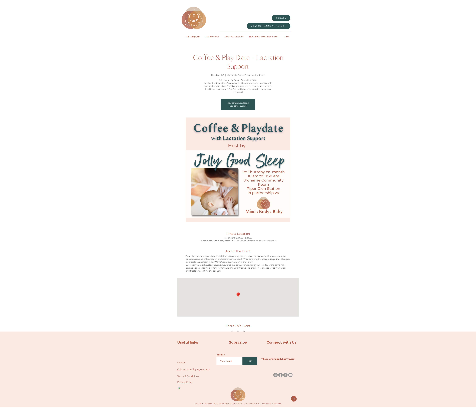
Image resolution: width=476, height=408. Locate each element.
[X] (285, 375)
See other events (238, 106)
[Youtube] (290, 375)
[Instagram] (275, 375)
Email (220, 354)
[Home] (294, 399)
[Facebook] (280, 375)
